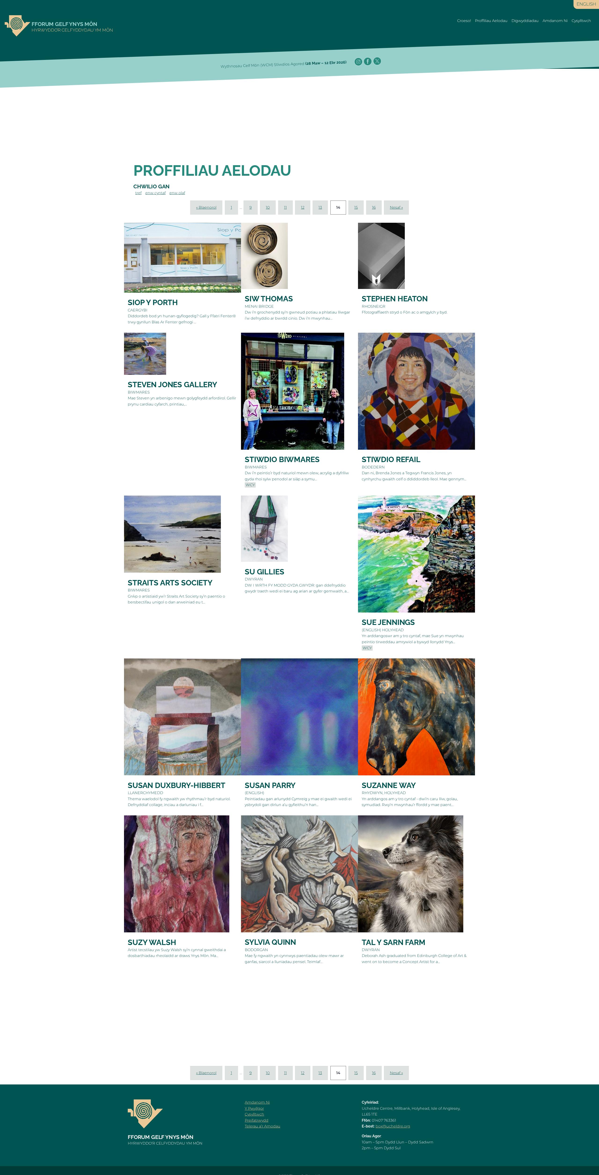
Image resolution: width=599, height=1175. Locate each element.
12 (302, 207)
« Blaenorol (206, 207)
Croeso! (464, 20)
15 (356, 207)
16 (374, 207)
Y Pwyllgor (254, 1108)
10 (268, 207)
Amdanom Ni (555, 20)
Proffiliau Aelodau (491, 20)
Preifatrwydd (256, 1120)
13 (320, 207)
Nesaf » (396, 207)
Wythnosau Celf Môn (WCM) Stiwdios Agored (284, 64)
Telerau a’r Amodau (262, 1126)
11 (285, 207)
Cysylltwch (581, 20)
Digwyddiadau (525, 20)
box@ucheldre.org (393, 1126)
